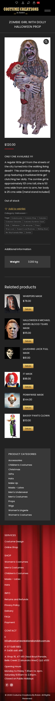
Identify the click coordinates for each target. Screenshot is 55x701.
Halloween (20, 213)
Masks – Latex (12, 579)
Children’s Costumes (20, 464)
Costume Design (14, 541)
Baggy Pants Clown (36, 415)
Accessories (15, 460)
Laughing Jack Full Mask (35, 351)
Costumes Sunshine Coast (34, 221)
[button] (46, 41)
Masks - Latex (16, 487)
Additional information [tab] (18, 249)
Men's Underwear (18, 492)
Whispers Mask (32, 296)
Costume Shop (30, 218)
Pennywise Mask (33, 394)
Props (37, 225)
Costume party (16, 218)
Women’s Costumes (20, 514)
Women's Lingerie (18, 510)
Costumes (42, 218)
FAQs (7, 616)
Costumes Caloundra (13, 221)
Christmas (14, 469)
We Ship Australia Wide (14, 232)
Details (28, 309)
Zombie (28, 232)
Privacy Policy (12, 605)
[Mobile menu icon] (47, 10)
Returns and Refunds (16, 599)
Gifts (11, 474)
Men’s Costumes (18, 496)
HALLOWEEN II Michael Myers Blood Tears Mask (36, 324)
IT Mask (27, 374)
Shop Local (10, 229)
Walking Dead (43, 229)
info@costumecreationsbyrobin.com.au (27, 640)
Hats (11, 478)
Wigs (11, 505)
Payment (10, 622)
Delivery (9, 610)
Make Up (13, 483)
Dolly (7, 225)
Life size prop (27, 225)
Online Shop (11, 547)
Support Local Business (26, 229)
